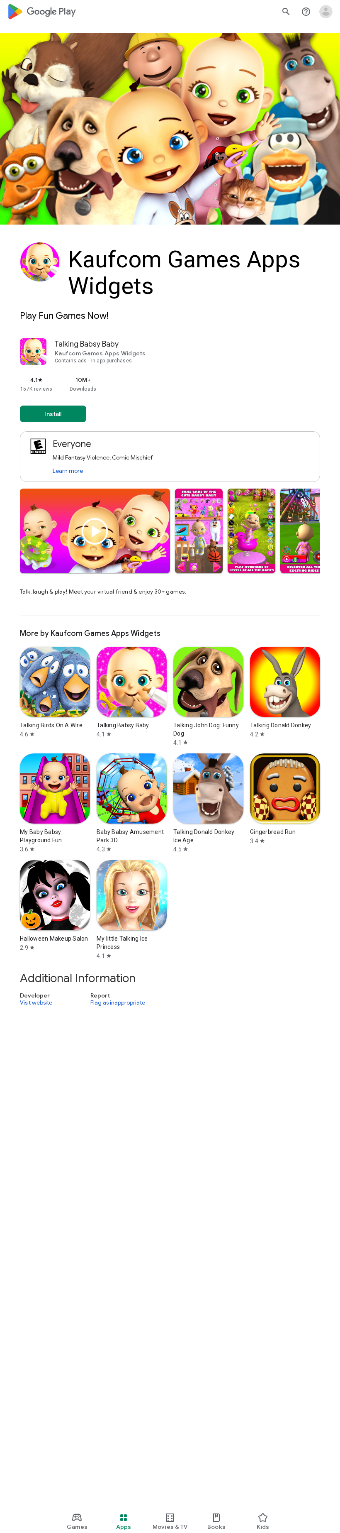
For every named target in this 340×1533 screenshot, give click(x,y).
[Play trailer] (95, 531)
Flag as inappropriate (117, 1003)
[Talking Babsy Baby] (170, 477)
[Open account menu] (326, 12)
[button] (199, 531)
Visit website (36, 1003)
